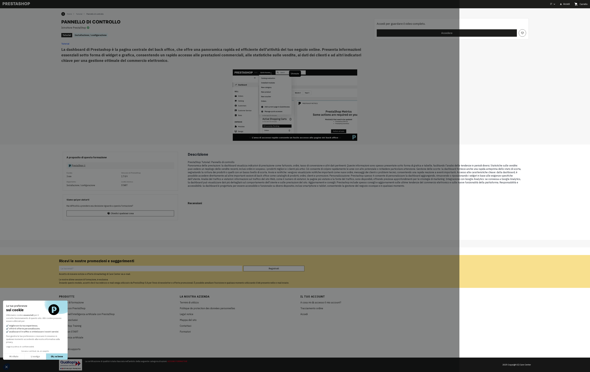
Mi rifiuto (13, 356)
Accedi (304, 314)
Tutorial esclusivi (68, 319)
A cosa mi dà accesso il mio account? (320, 302)
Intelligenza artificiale (71, 337)
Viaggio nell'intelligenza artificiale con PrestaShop (87, 314)
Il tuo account (312, 296)
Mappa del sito (188, 319)
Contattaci (185, 325)
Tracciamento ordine (311, 308)
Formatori (185, 331)
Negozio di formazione (71, 302)
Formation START (68, 331)
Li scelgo (35, 356)
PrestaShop (79, 27)
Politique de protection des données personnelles (207, 308)
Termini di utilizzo (189, 302)
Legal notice (186, 314)
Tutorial (65, 43)
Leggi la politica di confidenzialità (20, 346)
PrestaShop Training (70, 325)
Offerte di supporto (70, 349)
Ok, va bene (57, 356)
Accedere (446, 33)
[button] (6, 366)
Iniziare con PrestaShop (72, 308)
